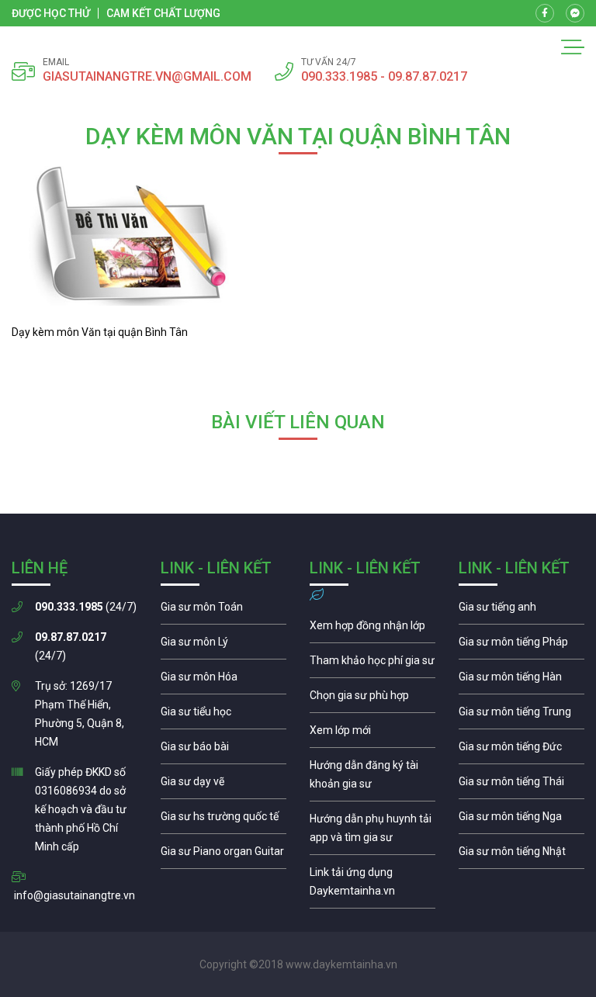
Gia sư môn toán (223, 610)
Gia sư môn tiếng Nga (372, 885)
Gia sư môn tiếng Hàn (521, 680)
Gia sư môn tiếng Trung (521, 715)
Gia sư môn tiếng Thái (521, 785)
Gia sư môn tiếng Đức (521, 750)
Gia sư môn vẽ (223, 785)
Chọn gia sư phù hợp (372, 699)
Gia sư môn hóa (223, 680)
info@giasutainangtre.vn (74, 895)
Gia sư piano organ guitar (223, 855)
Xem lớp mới (372, 734)
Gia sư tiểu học (223, 715)
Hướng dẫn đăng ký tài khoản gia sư (372, 778)
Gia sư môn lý (223, 645)
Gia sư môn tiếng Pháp (521, 645)
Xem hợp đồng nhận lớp (372, 629)
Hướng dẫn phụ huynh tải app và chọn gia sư (372, 831)
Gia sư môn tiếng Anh (521, 610)
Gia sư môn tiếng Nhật (521, 855)
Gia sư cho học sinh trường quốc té (223, 820)
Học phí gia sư (372, 664)
